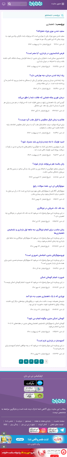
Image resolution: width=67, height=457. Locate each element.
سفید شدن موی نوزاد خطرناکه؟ (50, 31)
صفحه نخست (59, 421)
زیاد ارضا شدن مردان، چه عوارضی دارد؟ (47, 75)
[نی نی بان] (36, 3)
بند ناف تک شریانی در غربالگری (50, 208)
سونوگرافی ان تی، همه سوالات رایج (48, 186)
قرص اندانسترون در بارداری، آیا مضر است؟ (45, 53)
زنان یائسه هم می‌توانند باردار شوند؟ (48, 164)
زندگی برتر (14, 424)
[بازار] (33, 395)
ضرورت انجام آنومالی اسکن (52, 277)
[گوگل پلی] (33, 389)
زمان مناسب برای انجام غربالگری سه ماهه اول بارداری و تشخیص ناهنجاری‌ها (35, 231)
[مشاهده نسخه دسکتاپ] (3, 4)
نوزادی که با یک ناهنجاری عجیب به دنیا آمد (45, 296)
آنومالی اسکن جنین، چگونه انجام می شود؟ (45, 318)
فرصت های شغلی (56, 424)
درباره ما (19, 421)
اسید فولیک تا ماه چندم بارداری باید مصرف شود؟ (42, 142)
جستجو (28, 421)
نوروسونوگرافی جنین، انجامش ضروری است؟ (44, 255)
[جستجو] (9, 4)
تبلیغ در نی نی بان (28, 424)
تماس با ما (9, 421)
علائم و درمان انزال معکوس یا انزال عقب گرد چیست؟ (41, 120)
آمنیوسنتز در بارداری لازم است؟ (50, 340)
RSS (5, 424)
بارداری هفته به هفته (42, 421)
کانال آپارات (42, 424)
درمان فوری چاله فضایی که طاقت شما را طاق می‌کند (41, 97)
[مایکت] (33, 383)
